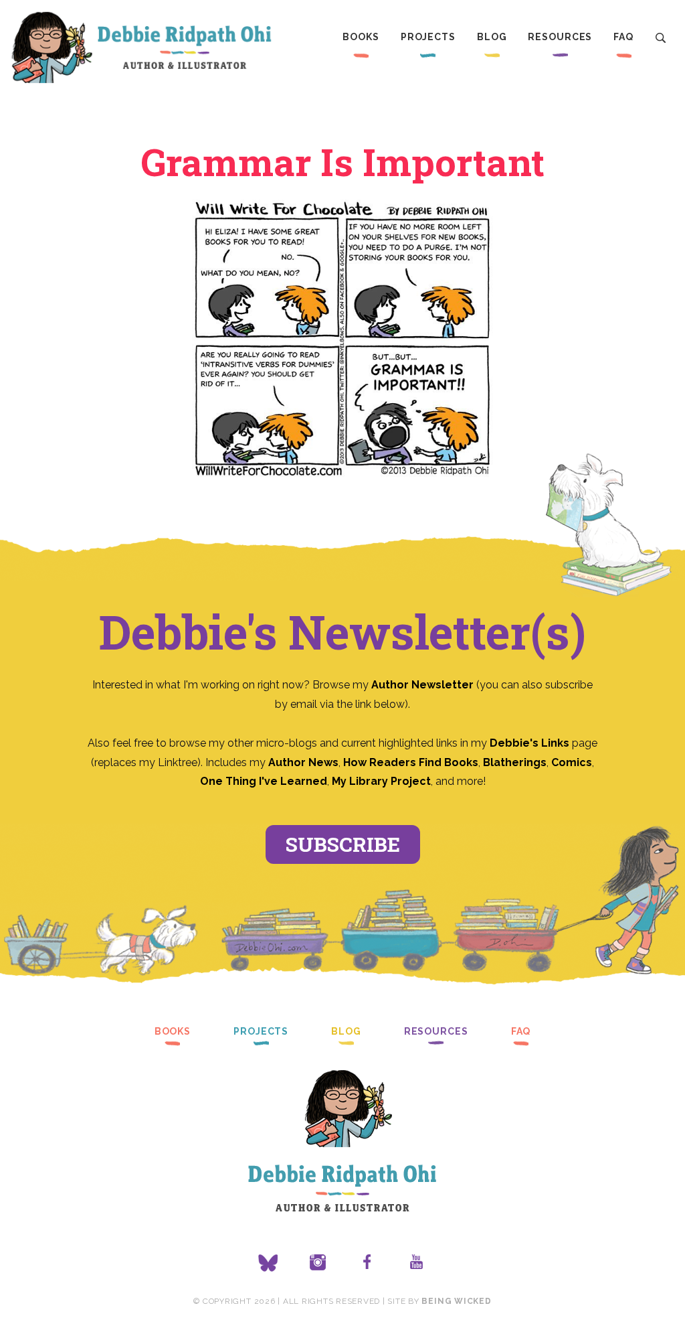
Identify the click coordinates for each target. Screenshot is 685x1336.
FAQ (623, 36)
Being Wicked (456, 1301)
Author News (303, 762)
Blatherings (515, 762)
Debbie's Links (529, 743)
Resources (560, 36)
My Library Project (381, 781)
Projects (428, 36)
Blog (492, 36)
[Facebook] (367, 1263)
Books (360, 36)
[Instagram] (318, 1263)
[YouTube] (417, 1263)
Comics (571, 762)
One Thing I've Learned (263, 781)
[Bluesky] (268, 1263)
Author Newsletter (423, 684)
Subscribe (343, 844)
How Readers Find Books (410, 762)
